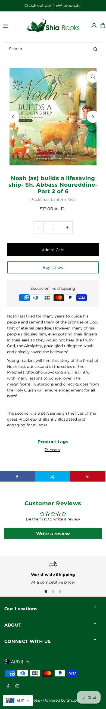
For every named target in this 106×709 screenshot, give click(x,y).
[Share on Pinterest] (87, 476)
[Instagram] (17, 686)
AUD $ (17, 661)
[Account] (94, 25)
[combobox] (53, 48)
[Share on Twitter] (52, 476)
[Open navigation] (11, 25)
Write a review (53, 533)
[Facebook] (8, 686)
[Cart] (103, 25)
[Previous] (13, 116)
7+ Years (52, 450)
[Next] (93, 116)
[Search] (95, 48)
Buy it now (53, 267)
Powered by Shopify (62, 700)
